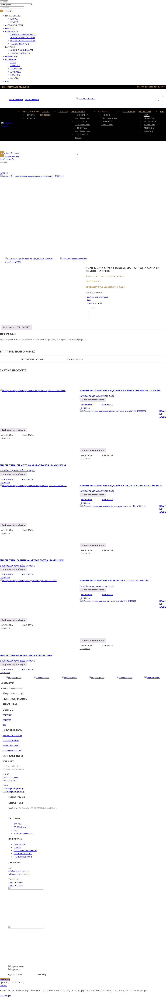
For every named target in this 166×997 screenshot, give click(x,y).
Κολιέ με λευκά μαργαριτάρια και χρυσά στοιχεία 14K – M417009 (114, 580)
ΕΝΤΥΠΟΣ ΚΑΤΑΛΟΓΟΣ (20, 53)
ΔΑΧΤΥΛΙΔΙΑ (15, 72)
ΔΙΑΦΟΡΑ (14, 78)
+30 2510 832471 (10, 780)
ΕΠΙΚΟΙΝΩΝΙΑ (11, 56)
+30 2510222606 (32, 99)
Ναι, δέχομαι (5, 995)
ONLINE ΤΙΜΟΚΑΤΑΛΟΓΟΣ (21, 50)
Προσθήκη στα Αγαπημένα (97, 297)
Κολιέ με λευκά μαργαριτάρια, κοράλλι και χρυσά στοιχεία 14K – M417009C (120, 390)
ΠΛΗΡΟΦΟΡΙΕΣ (11, 31)
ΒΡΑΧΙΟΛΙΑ (15, 65)
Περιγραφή (8, 327)
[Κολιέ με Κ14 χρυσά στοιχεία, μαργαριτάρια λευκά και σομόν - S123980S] (29, 260)
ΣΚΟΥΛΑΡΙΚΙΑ (16, 68)
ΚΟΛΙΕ (13, 62)
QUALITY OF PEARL (11, 740)
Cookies (3, 985)
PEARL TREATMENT (11, 745)
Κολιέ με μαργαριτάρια (114, 276)
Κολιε (101, 276)
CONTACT (7, 720)
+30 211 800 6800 (10, 777)
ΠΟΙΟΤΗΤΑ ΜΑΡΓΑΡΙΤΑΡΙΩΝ (22, 37)
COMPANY (7, 715)
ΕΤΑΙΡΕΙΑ (14, 22)
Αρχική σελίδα (91, 276)
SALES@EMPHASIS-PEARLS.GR (15, 87)
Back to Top (5, 979)
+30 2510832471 (16, 99)
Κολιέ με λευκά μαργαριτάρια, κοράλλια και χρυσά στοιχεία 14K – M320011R (121, 485)
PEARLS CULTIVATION (12, 735)
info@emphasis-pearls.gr (13, 788)
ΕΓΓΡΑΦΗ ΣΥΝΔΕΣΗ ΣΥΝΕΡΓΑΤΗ (151, 87)
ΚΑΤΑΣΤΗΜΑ (10, 59)
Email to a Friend (94, 303)
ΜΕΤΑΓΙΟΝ (15, 75)
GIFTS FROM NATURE (12, 750)
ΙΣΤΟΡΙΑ (14, 19)
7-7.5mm (79, 359)
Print (89, 300)
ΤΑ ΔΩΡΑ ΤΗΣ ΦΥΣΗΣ (19, 44)
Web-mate (51, 974)
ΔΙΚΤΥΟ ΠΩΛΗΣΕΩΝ (14, 25)
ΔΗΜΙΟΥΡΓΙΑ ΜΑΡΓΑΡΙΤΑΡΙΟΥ (23, 34)
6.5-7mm (70, 359)
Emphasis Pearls (29, 974)
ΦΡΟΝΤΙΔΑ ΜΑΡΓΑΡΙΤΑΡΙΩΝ (22, 40)
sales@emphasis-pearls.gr (13, 791)
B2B (7, 81)
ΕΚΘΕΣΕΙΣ (9, 28)
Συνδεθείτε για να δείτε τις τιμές (105, 286)
